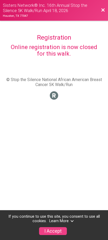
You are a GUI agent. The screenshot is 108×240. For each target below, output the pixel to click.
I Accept (53, 231)
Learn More (59, 221)
